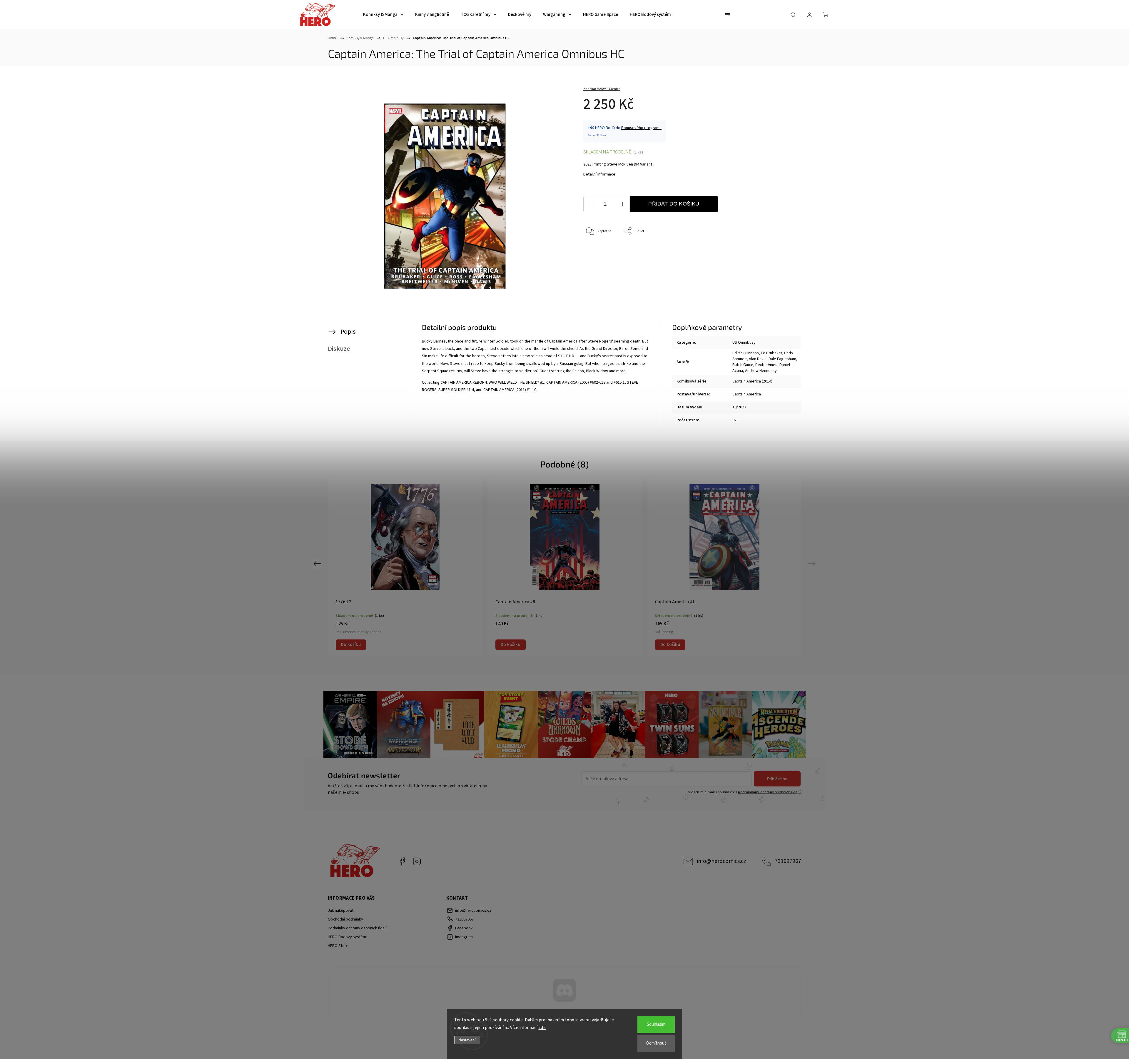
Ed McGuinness (745, 353)
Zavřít (772, 250)
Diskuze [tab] (339, 348)
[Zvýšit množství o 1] (622, 204)
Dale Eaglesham (782, 359)
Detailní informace (599, 174)
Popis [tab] (348, 331)
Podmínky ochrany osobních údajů (358, 928)
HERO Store (338, 946)
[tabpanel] (565, 567)
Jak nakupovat (340, 910)
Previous (318, 563)
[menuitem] (383, 14)
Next (813, 563)
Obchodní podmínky (345, 919)
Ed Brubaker (771, 353)
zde (542, 1028)
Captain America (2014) (752, 381)
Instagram (416, 861)
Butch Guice (742, 365)
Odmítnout (656, 1043)
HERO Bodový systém (347, 937)
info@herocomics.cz (721, 861)
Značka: (601, 88)
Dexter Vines (766, 365)
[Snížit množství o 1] (591, 204)
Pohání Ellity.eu (597, 135)
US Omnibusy (744, 342)
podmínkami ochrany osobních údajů (769, 792)
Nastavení (467, 1040)
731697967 (788, 861)
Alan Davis (757, 359)
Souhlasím (656, 1024)
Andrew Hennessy (761, 371)
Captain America (746, 394)
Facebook (402, 861)
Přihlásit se (777, 778)
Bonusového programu (641, 128)
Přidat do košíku (673, 204)
